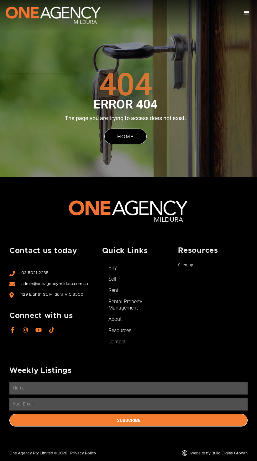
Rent (113, 290)
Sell (112, 279)
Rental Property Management (125, 305)
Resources (119, 330)
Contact (117, 342)
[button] (246, 12)
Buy (112, 268)
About (115, 319)
